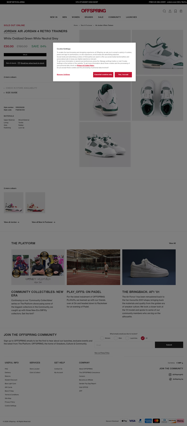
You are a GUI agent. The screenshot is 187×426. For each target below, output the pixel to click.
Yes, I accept (123, 74)
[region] (94, 62)
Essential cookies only (103, 74)
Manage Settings (63, 74)
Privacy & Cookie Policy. (85, 65)
